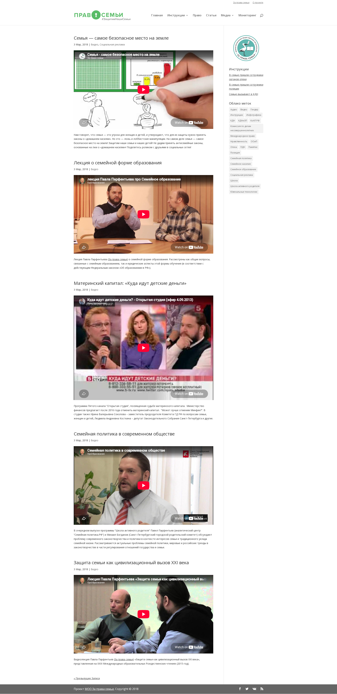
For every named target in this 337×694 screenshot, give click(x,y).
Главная (157, 15)
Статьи (211, 15)
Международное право (242, 136)
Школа (234, 180)
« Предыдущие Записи (87, 678)
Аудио (233, 109)
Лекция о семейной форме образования (118, 162)
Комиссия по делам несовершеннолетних (242, 128)
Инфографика (253, 114)
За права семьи (241, 3)
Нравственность (238, 141)
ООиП (254, 141)
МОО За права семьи (99, 689)
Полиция (235, 152)
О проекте (258, 3)
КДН (232, 120)
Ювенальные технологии (243, 191)
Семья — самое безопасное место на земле (121, 38)
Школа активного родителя (244, 186)
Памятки (253, 147)
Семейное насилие (240, 163)
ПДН (242, 147)
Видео (94, 44)
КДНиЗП (242, 120)
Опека (233, 147)
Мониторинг (247, 15)
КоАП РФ (255, 120)
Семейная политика (241, 158)
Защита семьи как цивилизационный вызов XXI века (131, 562)
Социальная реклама (112, 44)
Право (197, 15)
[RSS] (261, 689)
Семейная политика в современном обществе (124, 434)
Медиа (225, 15)
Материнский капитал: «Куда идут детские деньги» (130, 283)
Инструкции (176, 15)
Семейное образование (243, 169)
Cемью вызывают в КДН (243, 94)
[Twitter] (247, 689)
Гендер (254, 109)
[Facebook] (240, 689)
